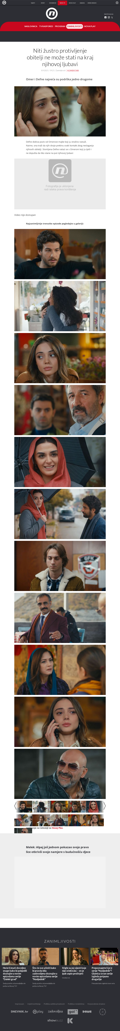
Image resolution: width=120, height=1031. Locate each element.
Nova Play (90, 26)
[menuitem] (117, 2)
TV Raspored (46, 26)
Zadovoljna (55, 1012)
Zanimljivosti (74, 26)
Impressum (19, 1004)
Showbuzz (55, 1020)
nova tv (62, 3)
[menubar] (117, 2)
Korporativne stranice (96, 1004)
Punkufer (102, 1012)
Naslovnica (30, 26)
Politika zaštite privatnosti (54, 1004)
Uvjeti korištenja (33, 1004)
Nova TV (5, 2)
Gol (73, 1012)
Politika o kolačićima (76, 1004)
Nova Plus (38, 1012)
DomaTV (87, 1012)
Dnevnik (19, 1012)
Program (60, 26)
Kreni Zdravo (70, 1020)
